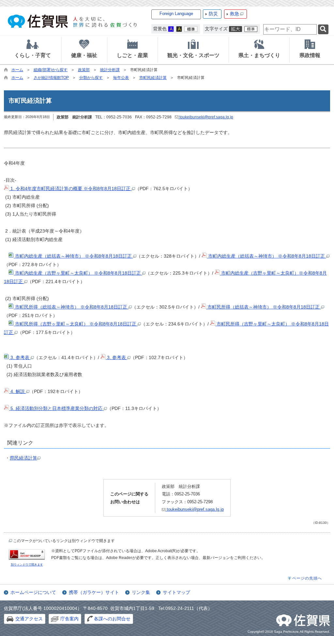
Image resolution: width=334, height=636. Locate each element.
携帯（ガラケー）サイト (94, 592)
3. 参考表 (20, 357)
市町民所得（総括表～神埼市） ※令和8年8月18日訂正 (71, 307)
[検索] (323, 29)
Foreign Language (176, 13)
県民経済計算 (23, 458)
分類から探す (91, 77)
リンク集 (141, 592)
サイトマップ (176, 592)
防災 (213, 13)
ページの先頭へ (307, 578)
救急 (234, 13)
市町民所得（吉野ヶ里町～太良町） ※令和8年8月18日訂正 (76, 323)
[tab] (32, 50)
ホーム (17, 70)
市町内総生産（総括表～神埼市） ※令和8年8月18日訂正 (73, 256)
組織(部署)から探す (51, 70)
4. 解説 (17, 391)
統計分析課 (110, 70)
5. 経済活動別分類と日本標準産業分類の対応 (56, 408)
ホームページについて (33, 592)
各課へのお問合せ (112, 618)
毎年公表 (121, 77)
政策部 (84, 70)
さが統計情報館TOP (51, 77)
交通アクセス (29, 618)
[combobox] (290, 29)
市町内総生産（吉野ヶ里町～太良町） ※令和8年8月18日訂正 (78, 273)
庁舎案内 (69, 618)
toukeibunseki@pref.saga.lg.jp (205, 117)
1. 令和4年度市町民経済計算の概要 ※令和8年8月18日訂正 (70, 188)
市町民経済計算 (153, 77)
